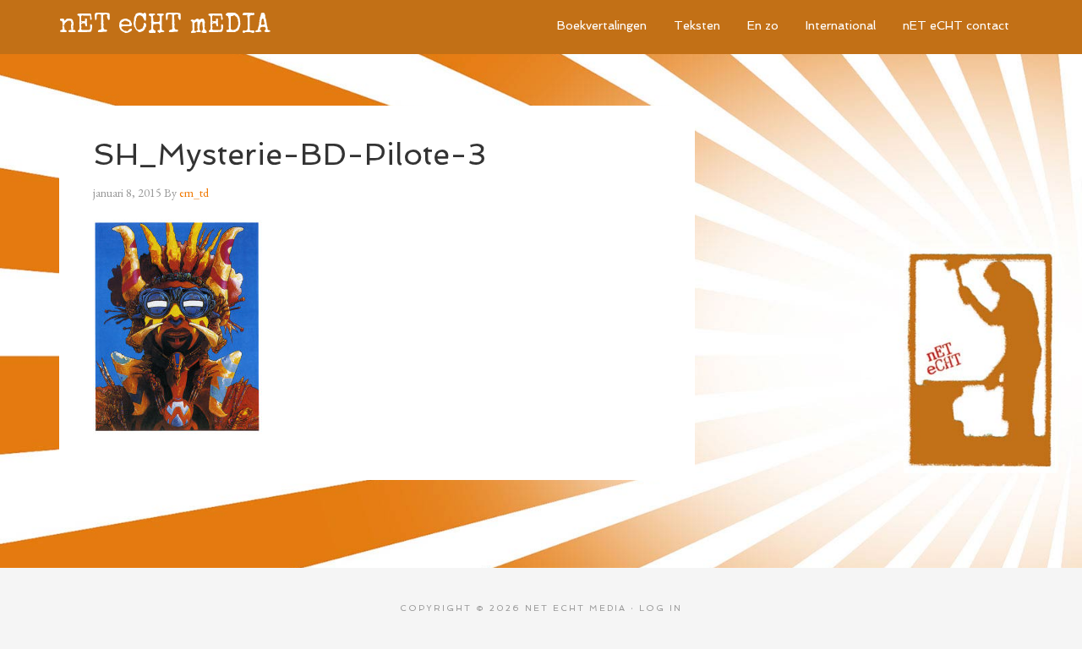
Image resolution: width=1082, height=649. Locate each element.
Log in (660, 608)
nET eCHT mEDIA (164, 27)
